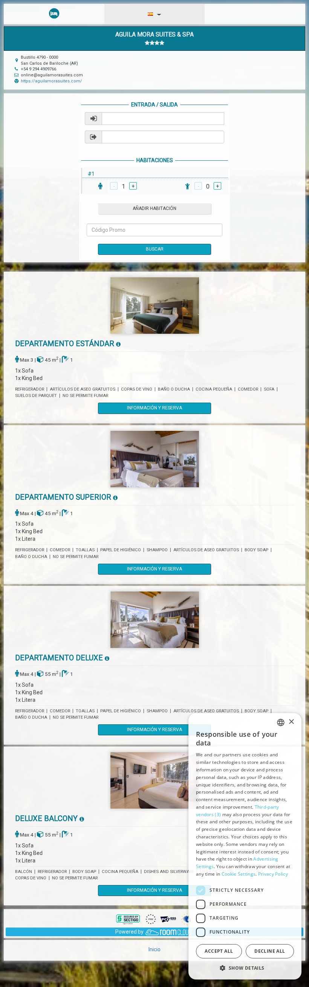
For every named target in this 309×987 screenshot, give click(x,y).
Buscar (155, 249)
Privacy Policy (273, 874)
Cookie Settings (239, 874)
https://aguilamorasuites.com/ (51, 81)
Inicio (154, 949)
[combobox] (281, 722)
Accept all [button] (219, 951)
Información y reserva (154, 408)
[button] (245, 967)
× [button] (291, 722)
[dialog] (244, 846)
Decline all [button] (269, 951)
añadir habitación (154, 208)
